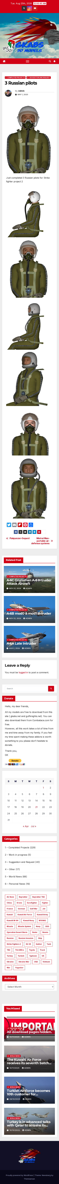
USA (36, 962)
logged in (23, 672)
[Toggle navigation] (28, 61)
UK (43, 956)
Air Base (10, 897)
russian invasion (26, 938)
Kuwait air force (25, 915)
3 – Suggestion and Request (19, 862)
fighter (45, 903)
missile (10, 926)
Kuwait (10, 915)
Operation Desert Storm (17, 932)
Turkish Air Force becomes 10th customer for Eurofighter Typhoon (28, 1094)
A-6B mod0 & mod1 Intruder (29, 613)
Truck (42, 950)
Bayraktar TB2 (38, 897)
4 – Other (10, 869)
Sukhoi (39, 944)
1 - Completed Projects (15, 77)
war (8, 968)
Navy (38, 926)
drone (19, 903)
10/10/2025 (14, 1130)
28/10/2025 (15, 1099)
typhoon (33, 956)
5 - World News (14, 1056)
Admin (21, 91)
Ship (40, 938)
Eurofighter (32, 903)
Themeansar (29, 1179)
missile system (24, 926)
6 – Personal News (15, 883)
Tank (49, 944)
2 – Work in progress (16, 854)
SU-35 (28, 944)
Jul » (33, 826)
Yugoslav (19, 968)
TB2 (8, 950)
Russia (45, 932)
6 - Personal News (15, 1028)
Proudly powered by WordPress (20, 1175)
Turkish (21, 956)
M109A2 (42, 920)
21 (36, 807)
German (21, 909)
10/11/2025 (14, 1037)
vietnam (46, 962)
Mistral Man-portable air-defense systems (40, 541)
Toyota (32, 950)
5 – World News (13, 876)
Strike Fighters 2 (14, 944)
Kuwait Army (42, 915)
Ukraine (10, 962)
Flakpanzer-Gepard (20, 538)
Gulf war (33, 909)
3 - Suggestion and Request (38, 77)
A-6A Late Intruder (21, 643)
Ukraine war (24, 962)
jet (43, 909)
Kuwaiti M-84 (12, 920)
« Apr (26, 826)
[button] (50, 61)
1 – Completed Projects (17, 847)
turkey (10, 956)
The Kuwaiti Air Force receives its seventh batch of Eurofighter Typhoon (28, 1063)
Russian (10, 938)
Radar (34, 932)
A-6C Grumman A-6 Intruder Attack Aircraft (29, 582)
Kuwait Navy (28, 920)
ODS (47, 926)
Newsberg (46, 1175)
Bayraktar (23, 897)
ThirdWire (19, 950)
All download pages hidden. (29, 1032)
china (9, 903)
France (10, 909)
